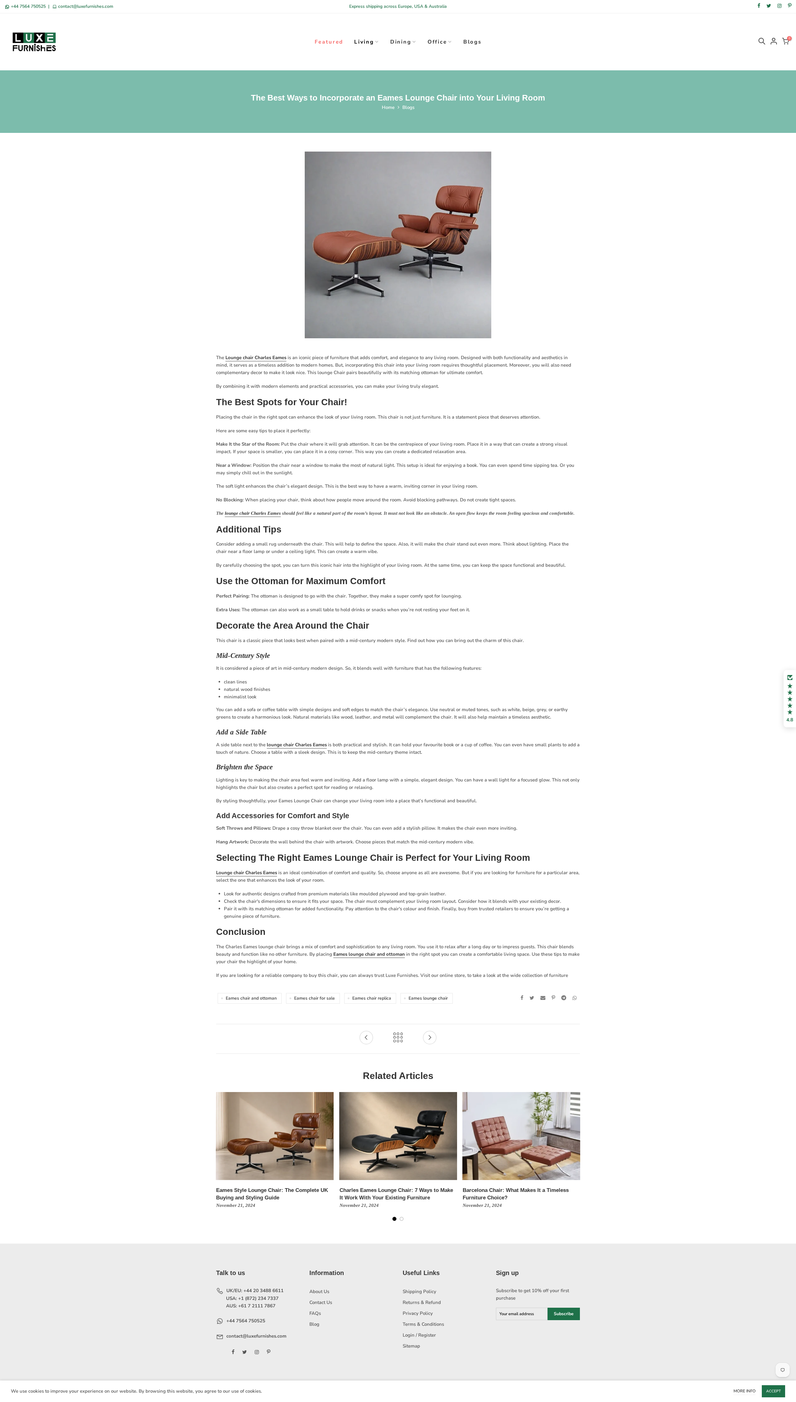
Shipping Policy (419, 1291)
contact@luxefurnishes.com (85, 6)
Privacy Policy (418, 1313)
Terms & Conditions (423, 1324)
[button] (790, 698)
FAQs (315, 1313)
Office (437, 41)
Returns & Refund (422, 1302)
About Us (319, 1291)
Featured (329, 41)
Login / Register (419, 1335)
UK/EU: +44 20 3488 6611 (254, 1290)
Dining (400, 41)
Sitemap (411, 1346)
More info (745, 1391)
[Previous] (221, 1161)
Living (364, 41)
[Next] (575, 1161)
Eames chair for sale (314, 998)
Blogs (472, 41)
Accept (773, 1391)
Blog (314, 1324)
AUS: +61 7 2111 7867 (250, 1306)
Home (388, 107)
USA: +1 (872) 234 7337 (252, 1298)
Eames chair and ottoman (251, 998)
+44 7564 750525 (28, 6)
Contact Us (320, 1302)
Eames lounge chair (428, 998)
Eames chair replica (371, 998)
